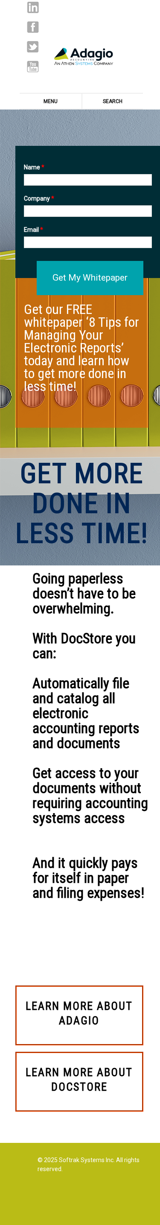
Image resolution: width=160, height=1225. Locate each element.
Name (34, 167)
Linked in (32, 7)
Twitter (32, 47)
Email (33, 229)
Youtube (32, 66)
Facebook (32, 27)
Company (39, 198)
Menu (51, 101)
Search (112, 101)
